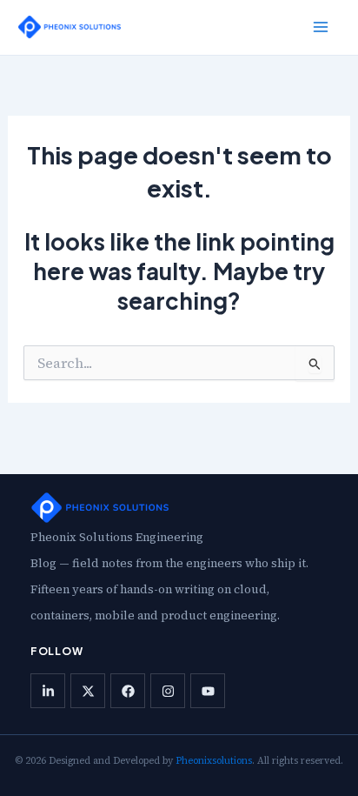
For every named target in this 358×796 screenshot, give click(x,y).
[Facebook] (127, 690)
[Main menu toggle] (321, 27)
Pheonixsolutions (214, 760)
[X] (87, 690)
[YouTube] (207, 690)
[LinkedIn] (47, 690)
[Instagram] (167, 690)
